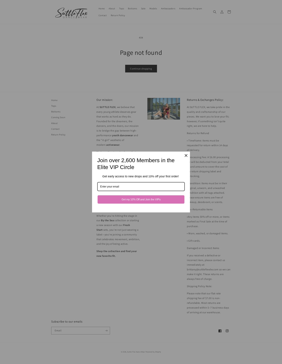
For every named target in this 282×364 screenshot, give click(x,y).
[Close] (186, 155)
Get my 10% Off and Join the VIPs (141, 199)
